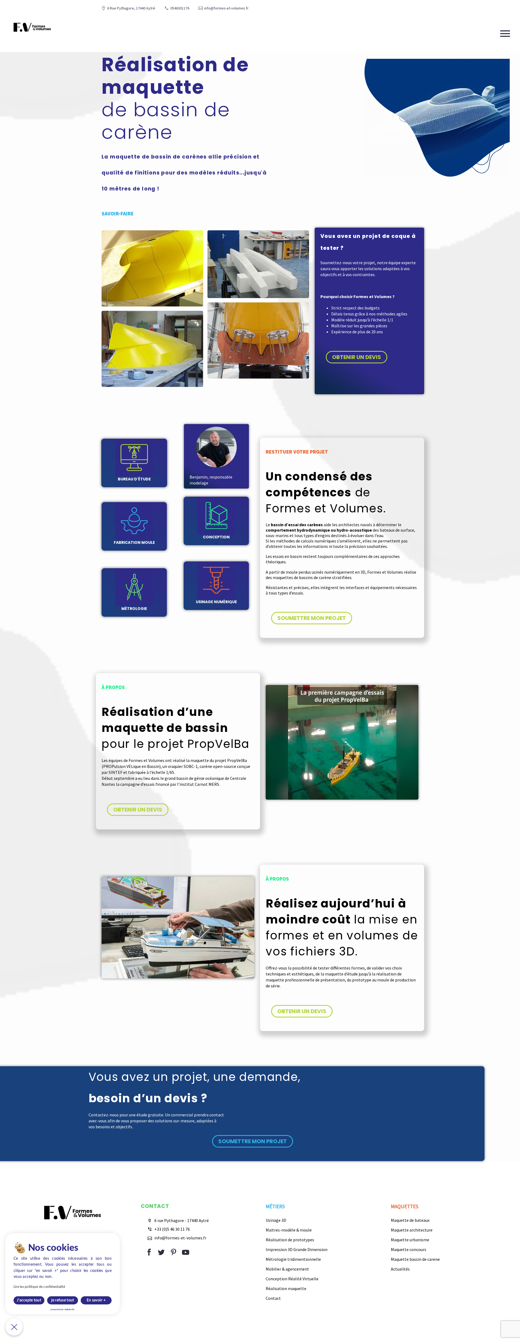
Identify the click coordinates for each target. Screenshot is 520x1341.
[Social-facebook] (149, 1252)
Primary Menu (505, 34)
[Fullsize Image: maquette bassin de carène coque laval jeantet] (258, 264)
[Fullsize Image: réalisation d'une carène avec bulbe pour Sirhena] (152, 268)
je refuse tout (62, 1300)
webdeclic (69, 1309)
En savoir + (96, 1300)
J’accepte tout (29, 1300)
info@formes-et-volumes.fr (226, 8)
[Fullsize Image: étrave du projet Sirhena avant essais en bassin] (152, 349)
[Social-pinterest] (173, 1252)
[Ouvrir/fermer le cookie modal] (14, 1327)
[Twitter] (161, 1252)
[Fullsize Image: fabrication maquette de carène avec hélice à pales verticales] (258, 340)
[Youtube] (185, 1252)
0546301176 (179, 8)
